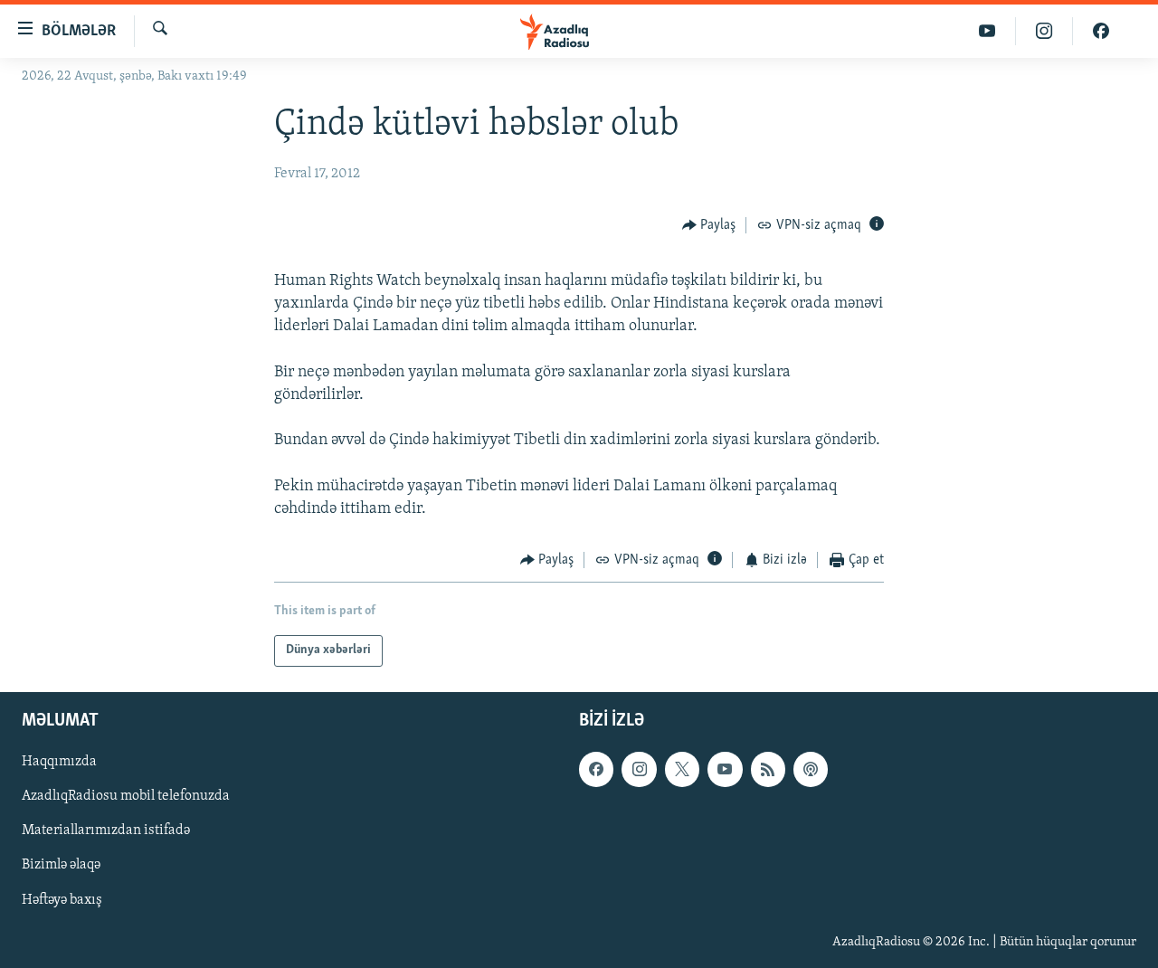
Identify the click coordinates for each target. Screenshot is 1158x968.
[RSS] (768, 769)
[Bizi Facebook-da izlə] (1101, 31)
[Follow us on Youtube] (724, 769)
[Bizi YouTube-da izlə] (987, 31)
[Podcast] (810, 769)
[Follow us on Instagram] (639, 769)
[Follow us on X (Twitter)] (682, 769)
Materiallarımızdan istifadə (106, 830)
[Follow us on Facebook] (596, 769)
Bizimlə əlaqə (61, 865)
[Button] (709, 225)
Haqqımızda (59, 761)
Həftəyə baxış (62, 899)
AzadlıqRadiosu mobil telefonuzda (126, 796)
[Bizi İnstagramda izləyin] (1044, 31)
